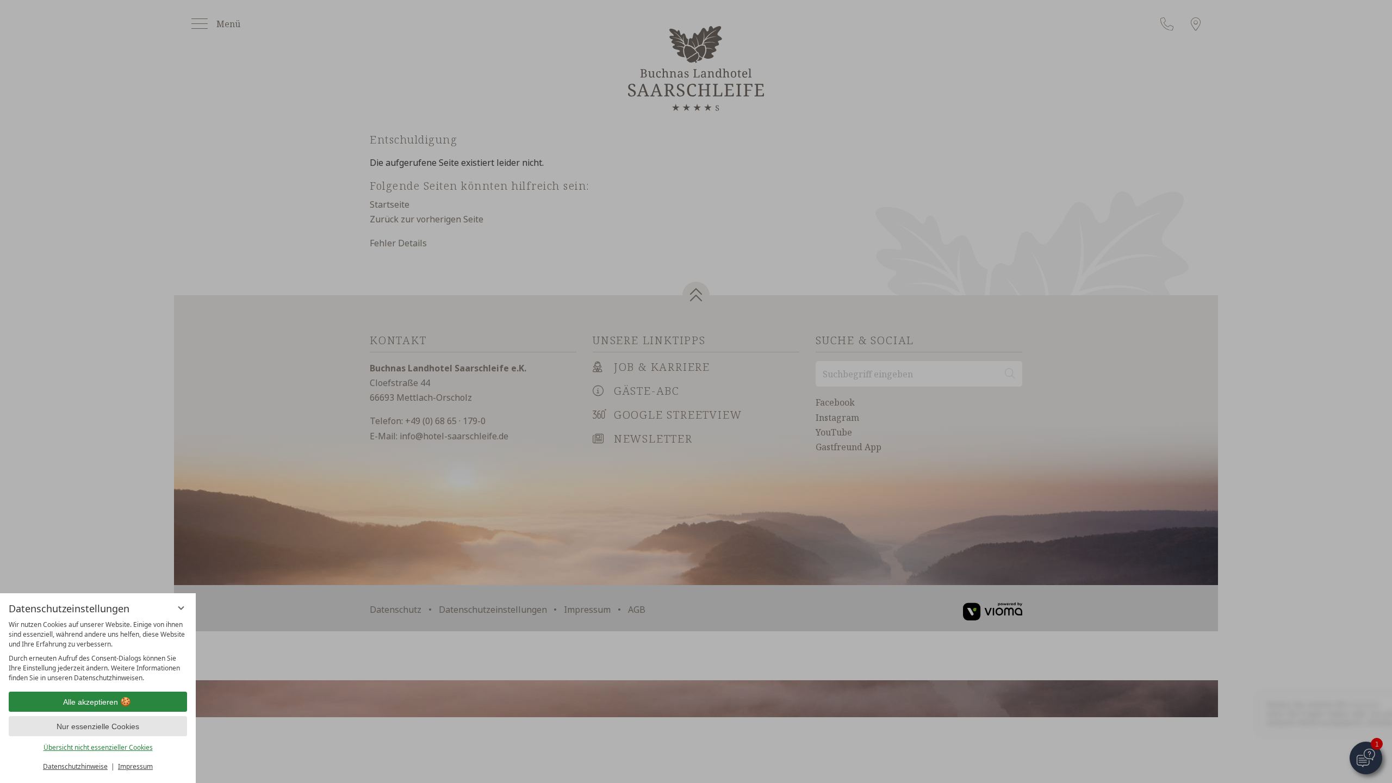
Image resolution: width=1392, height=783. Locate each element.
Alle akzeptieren (90, 702)
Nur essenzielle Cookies (98, 726)
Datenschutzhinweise (75, 766)
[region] (98, 651)
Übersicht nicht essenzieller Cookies (98, 747)
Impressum (135, 766)
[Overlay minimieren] (181, 608)
